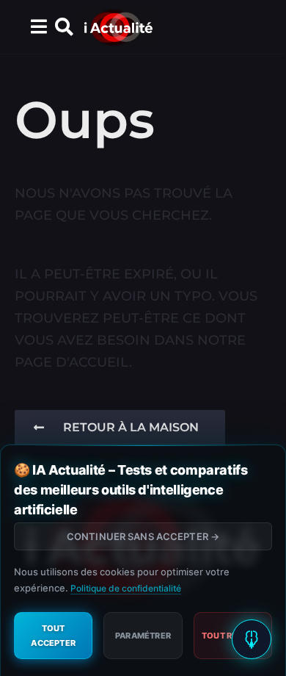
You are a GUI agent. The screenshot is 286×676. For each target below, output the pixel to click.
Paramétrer (143, 635)
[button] (38, 27)
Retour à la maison (131, 427)
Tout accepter (53, 635)
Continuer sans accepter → (143, 536)
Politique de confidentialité (125, 588)
